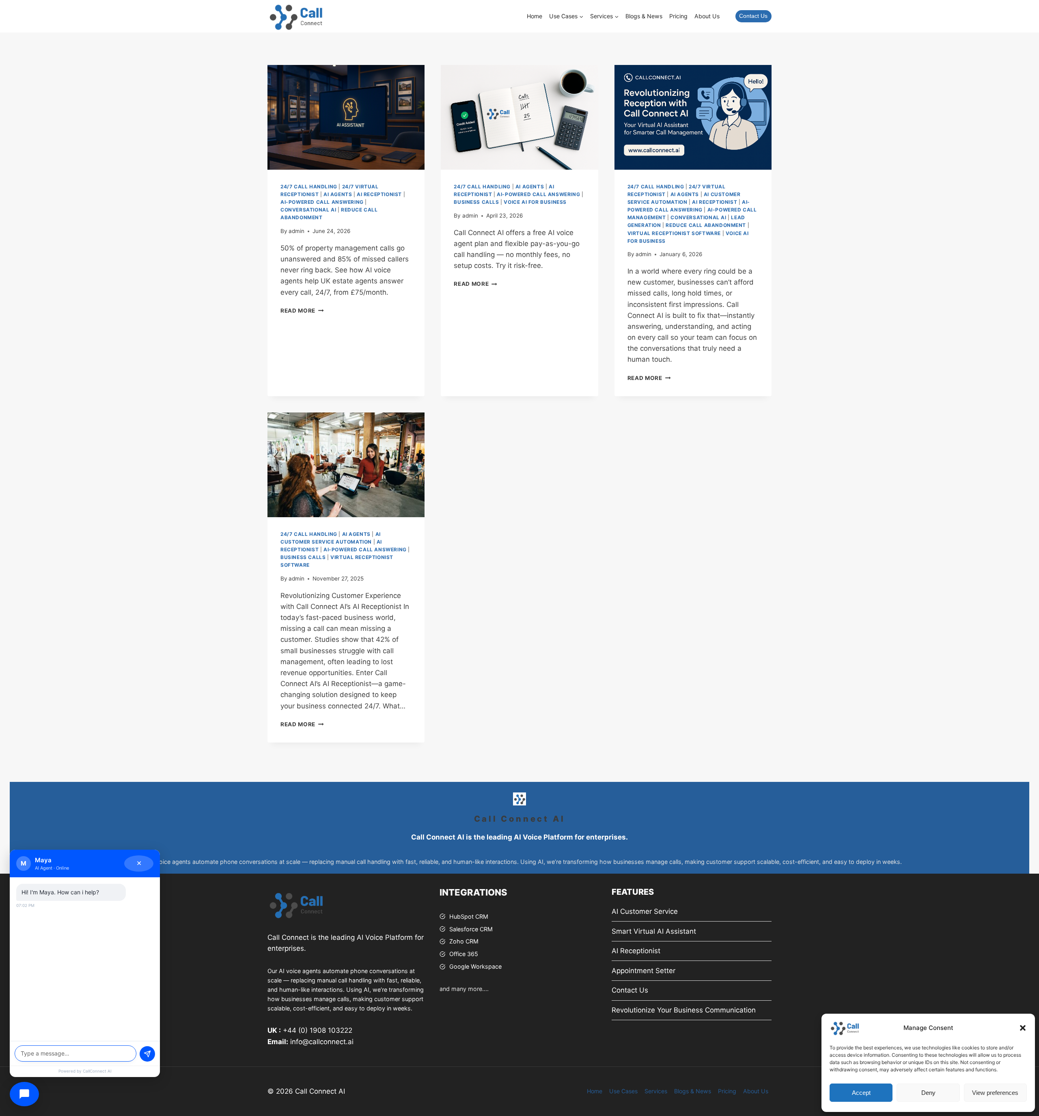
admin (296, 231)
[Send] (147, 1054)
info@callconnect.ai (322, 1042)
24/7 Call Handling (308, 186)
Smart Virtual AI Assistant (654, 931)
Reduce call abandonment (706, 225)
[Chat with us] (24, 1094)
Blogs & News (643, 16)
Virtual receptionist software (674, 233)
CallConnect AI (97, 1071)
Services (656, 1091)
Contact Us (753, 16)
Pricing (678, 16)
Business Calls (476, 202)
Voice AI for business (535, 202)
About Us (707, 16)
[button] (1023, 1028)
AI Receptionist (379, 194)
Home (534, 16)
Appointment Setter (643, 971)
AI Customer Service (645, 911)
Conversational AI (308, 210)
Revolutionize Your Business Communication (684, 1010)
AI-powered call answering (322, 202)
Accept (861, 1092)
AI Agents (337, 194)
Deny (928, 1092)
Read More (302, 310)
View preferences (995, 1092)
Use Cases (623, 1091)
